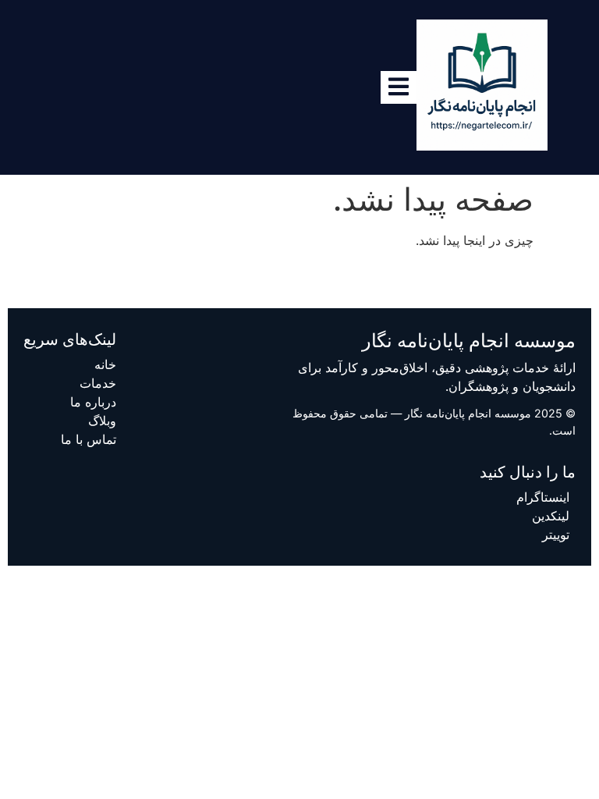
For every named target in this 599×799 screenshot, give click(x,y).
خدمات (98, 383)
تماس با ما (88, 439)
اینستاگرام (542, 497)
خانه (105, 364)
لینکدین (550, 516)
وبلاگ (102, 420)
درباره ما (93, 402)
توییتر (555, 534)
